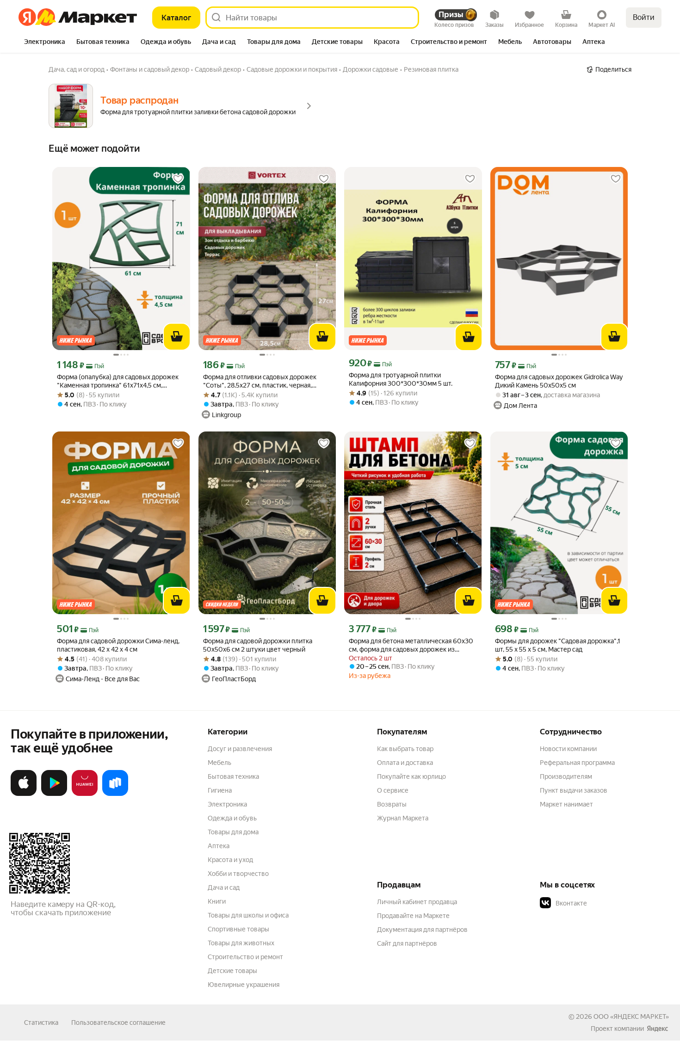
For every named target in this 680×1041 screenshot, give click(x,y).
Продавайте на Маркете (413, 915)
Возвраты (392, 804)
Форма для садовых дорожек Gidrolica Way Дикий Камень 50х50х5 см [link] (559, 381)
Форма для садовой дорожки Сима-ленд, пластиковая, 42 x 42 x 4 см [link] (118, 645)
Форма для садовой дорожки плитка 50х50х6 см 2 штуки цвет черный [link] (257, 645)
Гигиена (220, 790)
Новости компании (568, 748)
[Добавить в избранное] (178, 178)
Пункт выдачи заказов (573, 790)
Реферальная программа (577, 762)
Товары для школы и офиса (248, 915)
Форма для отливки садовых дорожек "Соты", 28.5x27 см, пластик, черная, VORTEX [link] (259, 381)
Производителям (566, 776)
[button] (604, 903)
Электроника (227, 804)
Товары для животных (241, 943)
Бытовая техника (233, 776)
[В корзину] (177, 337)
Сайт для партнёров (407, 943)
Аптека (218, 846)
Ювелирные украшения (243, 984)
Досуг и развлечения (240, 748)
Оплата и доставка (405, 762)
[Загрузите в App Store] (24, 794)
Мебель (219, 762)
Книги (217, 901)
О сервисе (392, 790)
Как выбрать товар (405, 748)
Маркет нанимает (566, 804)
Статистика (41, 1022)
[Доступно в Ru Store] (115, 794)
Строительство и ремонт (245, 957)
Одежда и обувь (232, 818)
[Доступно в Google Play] (54, 794)
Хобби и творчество (238, 873)
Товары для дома (233, 832)
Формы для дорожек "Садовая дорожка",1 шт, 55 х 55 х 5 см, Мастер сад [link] (557, 645)
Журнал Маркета (402, 818)
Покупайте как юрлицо (411, 776)
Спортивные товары (238, 929)
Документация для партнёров (422, 929)
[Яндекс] (657, 1028)
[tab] (45, 42)
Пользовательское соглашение (118, 1022)
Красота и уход (230, 859)
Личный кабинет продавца (417, 901)
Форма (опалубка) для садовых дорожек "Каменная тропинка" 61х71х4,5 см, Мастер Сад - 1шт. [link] (118, 381)
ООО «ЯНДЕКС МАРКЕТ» (631, 1016)
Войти (644, 17)
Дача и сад (224, 887)
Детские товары (232, 970)
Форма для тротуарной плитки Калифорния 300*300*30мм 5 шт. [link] (400, 379)
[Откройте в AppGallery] (85, 794)
